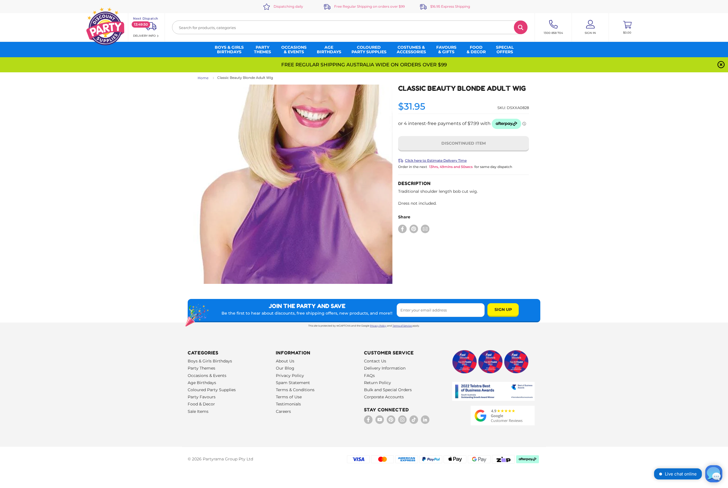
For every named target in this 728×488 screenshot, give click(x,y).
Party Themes (201, 368)
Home (203, 78)
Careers (283, 411)
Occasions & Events (207, 375)
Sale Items (198, 411)
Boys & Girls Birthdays (210, 361)
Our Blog (285, 368)
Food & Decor (201, 404)
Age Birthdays (202, 382)
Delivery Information (385, 368)
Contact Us (375, 361)
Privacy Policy (378, 325)
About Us (285, 361)
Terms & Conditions (295, 389)
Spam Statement (293, 382)
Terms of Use (289, 396)
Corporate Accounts (384, 396)
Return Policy (377, 382)
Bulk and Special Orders (388, 389)
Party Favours (202, 396)
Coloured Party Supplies (212, 389)
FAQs (369, 375)
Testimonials (288, 404)
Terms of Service (402, 325)
